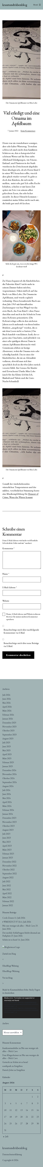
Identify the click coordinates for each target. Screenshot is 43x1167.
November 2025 (9, 726)
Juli (6, 1136)
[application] (21, 1007)
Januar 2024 (7, 814)
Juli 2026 (6, 694)
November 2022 (9, 865)
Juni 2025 (6, 746)
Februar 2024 (8, 810)
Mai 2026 (6, 702)
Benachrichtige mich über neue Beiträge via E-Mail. (21, 645)
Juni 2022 (6, 885)
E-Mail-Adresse (9, 587)
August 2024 (7, 786)
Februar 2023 (8, 853)
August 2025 (7, 738)
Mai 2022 (6, 889)
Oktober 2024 (8, 778)
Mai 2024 (6, 798)
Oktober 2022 (8, 869)
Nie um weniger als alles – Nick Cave (18, 925)
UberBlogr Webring (10, 971)
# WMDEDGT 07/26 (11, 921)
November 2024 (9, 774)
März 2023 (6, 849)
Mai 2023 (6, 841)
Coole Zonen (8, 917)
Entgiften (18, 1066)
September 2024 (9, 782)
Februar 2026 (8, 714)
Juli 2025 (6, 742)
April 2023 (7, 845)
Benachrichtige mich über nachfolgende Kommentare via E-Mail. (21, 631)
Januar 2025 (7, 766)
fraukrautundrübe (10, 1048)
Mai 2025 (6, 750)
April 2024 (7, 802)
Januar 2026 (7, 718)
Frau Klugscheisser (10, 1055)
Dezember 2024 (9, 770)
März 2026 (6, 710)
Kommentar (8, 548)
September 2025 (9, 734)
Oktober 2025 (8, 730)
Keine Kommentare (28, 131)
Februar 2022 (8, 901)
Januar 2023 (7, 857)
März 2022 (6, 897)
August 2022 (7, 877)
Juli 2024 (6, 790)
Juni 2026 (6, 698)
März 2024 (6, 806)
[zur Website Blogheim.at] (11, 946)
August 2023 (7, 829)
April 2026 (7, 706)
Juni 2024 (6, 794)
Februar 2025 (8, 762)
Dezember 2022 (9, 861)
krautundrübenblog (14, 5)
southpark (6, 1066)
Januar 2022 (7, 905)
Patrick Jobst (7, 1070)
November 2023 (9, 822)
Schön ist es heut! (10, 939)
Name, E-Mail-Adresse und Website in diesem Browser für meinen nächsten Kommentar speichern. (23, 617)
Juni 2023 (6, 837)
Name (5, 573)
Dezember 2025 (9, 722)
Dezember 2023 (9, 817)
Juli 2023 (6, 833)
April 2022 (7, 893)
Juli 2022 (6, 881)
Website (5, 600)
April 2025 (7, 754)
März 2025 (6, 758)
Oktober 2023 (8, 826)
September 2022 (9, 873)
